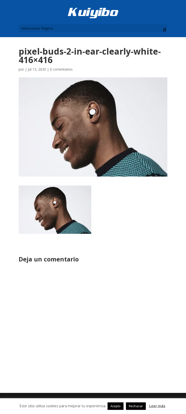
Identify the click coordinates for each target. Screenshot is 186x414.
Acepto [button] (115, 406)
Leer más (157, 405)
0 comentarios (61, 69)
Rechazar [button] (136, 406)
